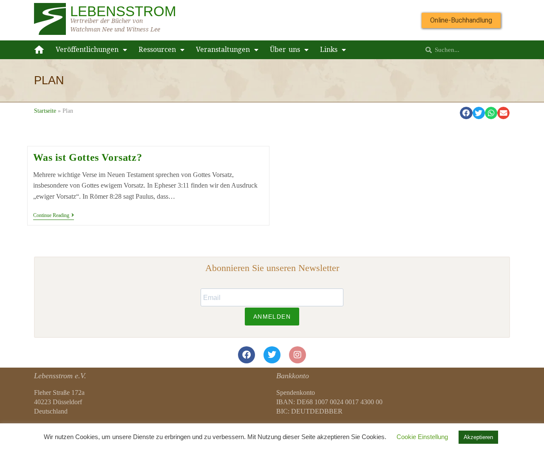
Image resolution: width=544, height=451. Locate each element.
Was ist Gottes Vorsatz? (87, 157)
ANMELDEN (272, 316)
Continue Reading (53, 215)
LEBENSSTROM (123, 11)
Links (328, 49)
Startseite (45, 111)
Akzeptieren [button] (478, 437)
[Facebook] (246, 354)
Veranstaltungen (223, 49)
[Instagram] (297, 354)
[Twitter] (272, 354)
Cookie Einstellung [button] (422, 436)
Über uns (285, 49)
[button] (466, 113)
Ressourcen (157, 49)
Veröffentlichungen (87, 49)
